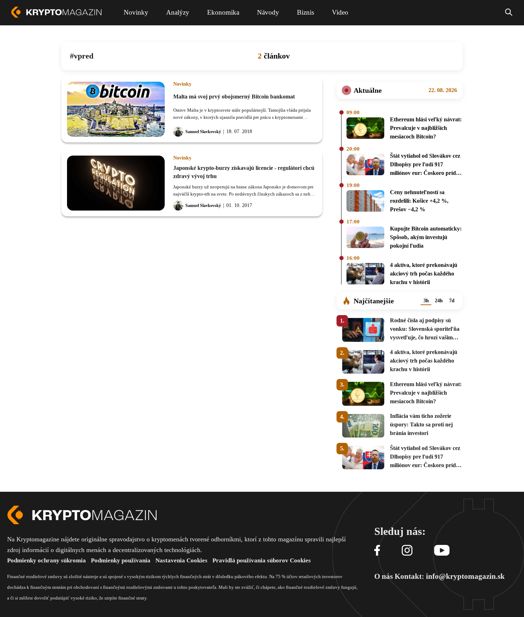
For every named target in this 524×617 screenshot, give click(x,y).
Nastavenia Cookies (181, 560)
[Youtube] (441, 551)
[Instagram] (407, 551)
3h (426, 300)
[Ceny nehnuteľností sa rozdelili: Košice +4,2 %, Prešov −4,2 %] (365, 202)
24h (439, 300)
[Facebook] (377, 551)
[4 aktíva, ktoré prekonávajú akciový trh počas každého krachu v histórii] (365, 275)
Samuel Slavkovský (203, 131)
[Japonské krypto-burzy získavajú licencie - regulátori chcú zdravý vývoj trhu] (116, 183)
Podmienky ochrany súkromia (46, 560)
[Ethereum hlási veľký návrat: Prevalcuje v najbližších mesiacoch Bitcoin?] (365, 129)
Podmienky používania (120, 560)
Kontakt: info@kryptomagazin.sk (450, 576)
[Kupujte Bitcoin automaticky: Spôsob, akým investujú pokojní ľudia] (365, 238)
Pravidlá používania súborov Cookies (261, 560)
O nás (383, 576)
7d (451, 300)
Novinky (182, 84)
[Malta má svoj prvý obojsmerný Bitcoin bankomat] (116, 109)
